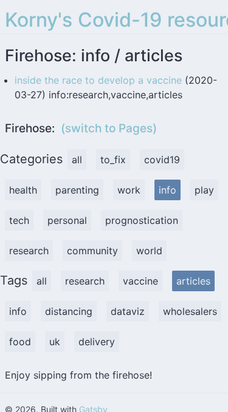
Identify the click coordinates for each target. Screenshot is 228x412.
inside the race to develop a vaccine (98, 80)
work (128, 190)
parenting (77, 190)
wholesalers (190, 311)
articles (193, 281)
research (29, 251)
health (23, 190)
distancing (68, 311)
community (92, 251)
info (167, 190)
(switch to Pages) (109, 128)
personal (67, 220)
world (149, 251)
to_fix (113, 160)
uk (54, 342)
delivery (96, 342)
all (77, 160)
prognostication (141, 220)
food (20, 342)
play (204, 190)
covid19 (162, 160)
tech (19, 220)
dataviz (128, 311)
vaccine (140, 281)
